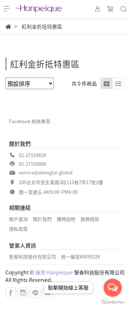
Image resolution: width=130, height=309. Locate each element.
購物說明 (66, 219)
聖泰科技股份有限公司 (32, 256)
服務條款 (90, 219)
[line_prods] (118, 83)
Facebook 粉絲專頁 (29, 121)
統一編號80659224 (80, 256)
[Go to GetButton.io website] (112, 301)
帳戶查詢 (18, 219)
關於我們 (42, 219)
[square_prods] (106, 83)
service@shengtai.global (46, 172)
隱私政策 (18, 228)
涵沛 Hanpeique (54, 272)
